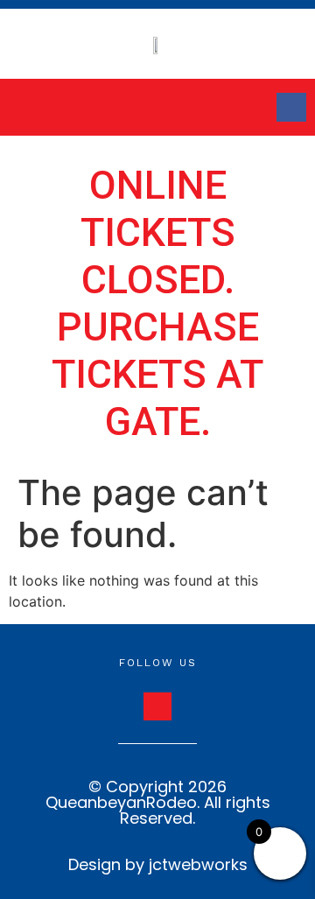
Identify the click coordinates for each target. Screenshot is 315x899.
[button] (47, 107)
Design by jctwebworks (158, 864)
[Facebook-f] (291, 108)
